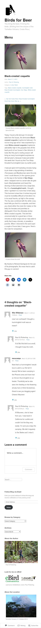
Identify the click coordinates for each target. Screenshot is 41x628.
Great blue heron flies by (13, 101)
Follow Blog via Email (13, 492)
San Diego (24, 90)
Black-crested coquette (14, 88)
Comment (28, 469)
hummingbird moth (27, 88)
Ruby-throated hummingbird (12, 90)
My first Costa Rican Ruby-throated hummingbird (20, 99)
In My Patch (14, 85)
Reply (20, 315)
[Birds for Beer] (10, 15)
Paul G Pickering (14, 82)
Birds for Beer (18, 20)
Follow (9, 507)
